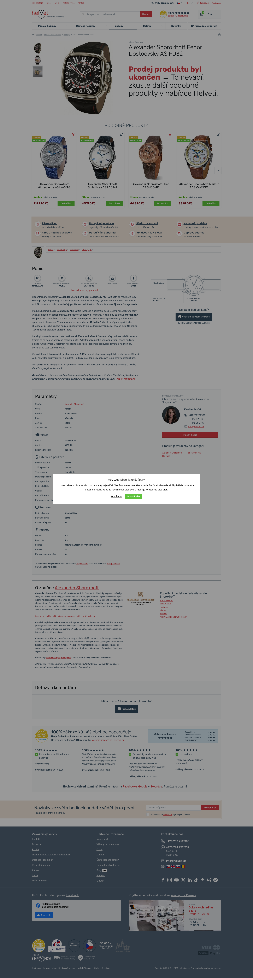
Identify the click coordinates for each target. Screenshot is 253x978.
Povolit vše (133, 496)
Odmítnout (116, 496)
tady (165, 489)
